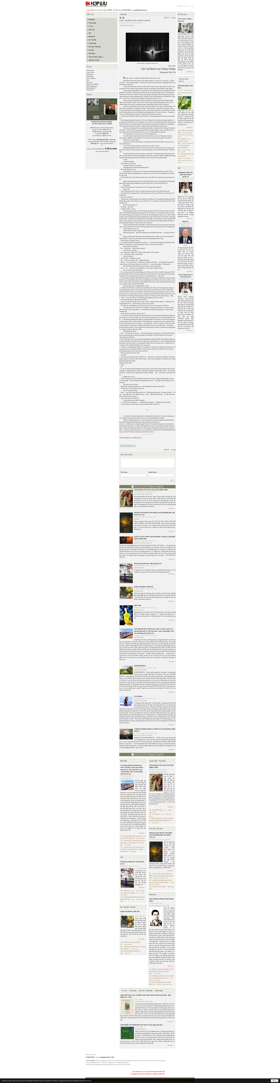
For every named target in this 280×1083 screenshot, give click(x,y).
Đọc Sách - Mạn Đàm (145, 990)
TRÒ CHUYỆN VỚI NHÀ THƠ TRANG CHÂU (161, 900)
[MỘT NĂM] (126, 615)
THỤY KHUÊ (127, 844)
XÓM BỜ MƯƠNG (140, 666)
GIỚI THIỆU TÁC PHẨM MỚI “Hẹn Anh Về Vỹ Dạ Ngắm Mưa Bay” (141, 1025)
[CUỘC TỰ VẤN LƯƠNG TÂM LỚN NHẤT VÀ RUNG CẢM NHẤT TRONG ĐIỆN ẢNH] (126, 540)
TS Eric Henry (149, 1001)
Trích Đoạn (132, 990)
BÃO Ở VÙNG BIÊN (129, 893)
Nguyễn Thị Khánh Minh (187, 143)
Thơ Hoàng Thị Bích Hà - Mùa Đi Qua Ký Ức (148, 563)
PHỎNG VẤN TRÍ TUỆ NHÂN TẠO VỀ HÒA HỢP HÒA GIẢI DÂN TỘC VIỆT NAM (161, 971)
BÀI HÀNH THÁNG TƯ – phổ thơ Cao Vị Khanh (185, 156)
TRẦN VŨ (159, 984)
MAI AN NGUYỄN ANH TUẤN (143, 494)
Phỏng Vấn (152, 894)
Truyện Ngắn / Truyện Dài (157, 761)
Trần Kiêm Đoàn (138, 591)
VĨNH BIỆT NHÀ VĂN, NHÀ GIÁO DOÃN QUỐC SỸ (185, 175)
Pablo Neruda (90, 70)
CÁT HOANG (138, 696)
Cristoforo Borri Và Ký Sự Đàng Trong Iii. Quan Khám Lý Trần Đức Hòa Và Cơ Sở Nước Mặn (132, 842)
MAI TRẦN (157, 980)
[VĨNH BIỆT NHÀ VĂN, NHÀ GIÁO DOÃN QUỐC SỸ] (185, 187)
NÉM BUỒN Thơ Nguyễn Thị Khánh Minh (184, 147)
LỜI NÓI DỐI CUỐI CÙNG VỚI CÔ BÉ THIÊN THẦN (151, 490)
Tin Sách (124, 990)
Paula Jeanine (90, 76)
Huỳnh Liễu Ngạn (138, 610)
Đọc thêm (171, 508)
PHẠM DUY (90, 90)
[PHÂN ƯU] (185, 235)
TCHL (185, 194)
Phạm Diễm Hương (92, 86)
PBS (88, 80)
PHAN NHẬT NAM (167, 984)
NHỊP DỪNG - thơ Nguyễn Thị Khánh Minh (184, 141)
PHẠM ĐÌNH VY (91, 88)
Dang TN (183, 151)
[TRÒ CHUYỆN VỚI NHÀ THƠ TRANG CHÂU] (156, 917)
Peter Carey (90, 82)
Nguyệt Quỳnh (155, 822)
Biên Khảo (123, 761)
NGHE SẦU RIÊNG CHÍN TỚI (143, 587)
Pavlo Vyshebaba (91, 78)
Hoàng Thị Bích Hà (139, 568)
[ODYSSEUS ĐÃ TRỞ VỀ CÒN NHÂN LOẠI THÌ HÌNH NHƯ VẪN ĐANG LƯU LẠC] (126, 523)
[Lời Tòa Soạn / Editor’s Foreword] (185, 28)
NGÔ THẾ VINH (139, 637)
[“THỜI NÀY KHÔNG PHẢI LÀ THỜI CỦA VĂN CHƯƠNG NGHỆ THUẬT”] (126, 734)
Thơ (121, 857)
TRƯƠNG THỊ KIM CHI (127, 25)
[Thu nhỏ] (120, 18)
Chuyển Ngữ (159, 990)
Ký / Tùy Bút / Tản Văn (127, 907)
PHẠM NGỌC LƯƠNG (140, 670)
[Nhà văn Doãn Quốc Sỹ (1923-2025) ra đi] (185, 287)
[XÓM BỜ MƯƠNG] (126, 670)
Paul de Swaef (90, 72)
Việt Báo (185, 294)
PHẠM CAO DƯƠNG (93, 84)
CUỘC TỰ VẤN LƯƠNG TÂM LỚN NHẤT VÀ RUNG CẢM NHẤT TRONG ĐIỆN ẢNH (161, 876)
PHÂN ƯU (185, 221)
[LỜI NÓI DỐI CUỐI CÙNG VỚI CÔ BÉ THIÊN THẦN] (126, 498)
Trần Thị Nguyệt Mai (157, 905)
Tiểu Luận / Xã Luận (155, 828)
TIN (179, 168)
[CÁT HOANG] (126, 701)
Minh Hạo (136, 519)
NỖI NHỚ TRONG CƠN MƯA (185, 87)
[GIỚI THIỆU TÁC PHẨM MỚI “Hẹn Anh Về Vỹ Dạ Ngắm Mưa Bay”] (127, 1033)
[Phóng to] (123, 18)
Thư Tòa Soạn (182, 14)
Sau (172, 18)
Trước (167, 18)
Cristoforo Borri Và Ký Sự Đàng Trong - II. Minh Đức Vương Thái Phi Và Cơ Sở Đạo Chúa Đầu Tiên (132, 849)
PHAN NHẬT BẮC (128, 944)
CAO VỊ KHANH (187, 158)
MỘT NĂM (137, 605)
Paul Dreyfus (90, 74)
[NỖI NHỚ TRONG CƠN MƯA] (184, 102)
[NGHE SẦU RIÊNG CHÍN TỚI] (126, 593)
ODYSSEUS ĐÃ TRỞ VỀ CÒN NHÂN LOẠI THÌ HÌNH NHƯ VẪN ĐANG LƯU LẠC (160, 835)
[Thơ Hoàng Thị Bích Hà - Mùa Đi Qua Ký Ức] (126, 573)
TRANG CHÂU (166, 905)
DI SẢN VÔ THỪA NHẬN (159, 886)
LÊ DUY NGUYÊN (188, 90)
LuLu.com (112, 139)
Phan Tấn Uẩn (128, 953)
